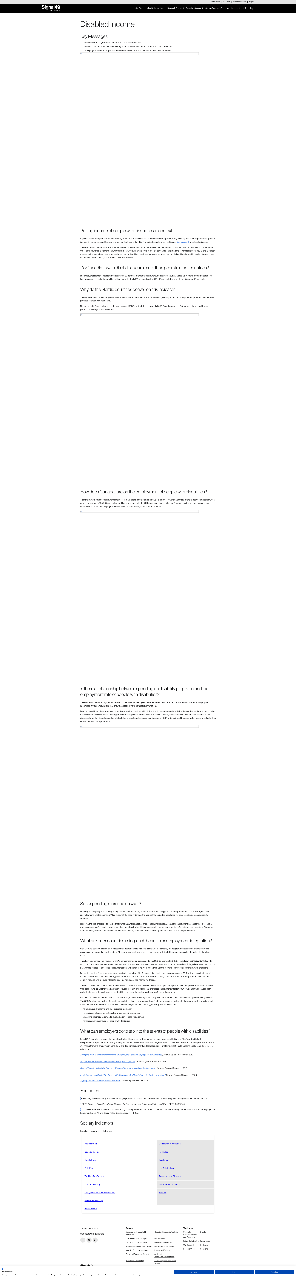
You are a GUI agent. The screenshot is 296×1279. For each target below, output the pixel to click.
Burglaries (163, 1160)
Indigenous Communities (164, 1246)
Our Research (188, 1245)
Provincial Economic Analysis (137, 1254)
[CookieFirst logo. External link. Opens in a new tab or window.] (2, 1269)
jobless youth (183, 242)
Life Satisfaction (166, 1168)
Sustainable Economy (135, 1261)
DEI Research (159, 1238)
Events (203, 1232)
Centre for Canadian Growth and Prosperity (190, 1234)
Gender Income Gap (94, 1201)
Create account (239, 2)
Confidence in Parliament (170, 1144)
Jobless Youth (91, 1144)
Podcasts (204, 1245)
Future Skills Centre (191, 1241)
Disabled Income (92, 1152)
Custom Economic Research (217, 8)
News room (215, 2)
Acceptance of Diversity (170, 1176)
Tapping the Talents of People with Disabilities (100, 1080)
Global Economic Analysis (136, 1242)
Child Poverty (91, 1168)
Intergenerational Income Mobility (100, 1192)
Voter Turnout (91, 1209)
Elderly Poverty (92, 1160)
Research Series (189, 1249)
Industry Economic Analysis (137, 1250)
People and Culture (162, 1250)
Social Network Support (170, 1184)
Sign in (251, 2)
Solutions (204, 1249)
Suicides (162, 1192)
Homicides (163, 1152)
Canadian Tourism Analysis (136, 1238)
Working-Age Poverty (94, 1176)
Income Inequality (92, 1184)
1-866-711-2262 (89, 1228)
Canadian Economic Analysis (166, 1232)
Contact (226, 2)
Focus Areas (205, 1241)
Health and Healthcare (163, 1242)
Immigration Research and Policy (139, 1246)
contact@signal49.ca (92, 1234)
